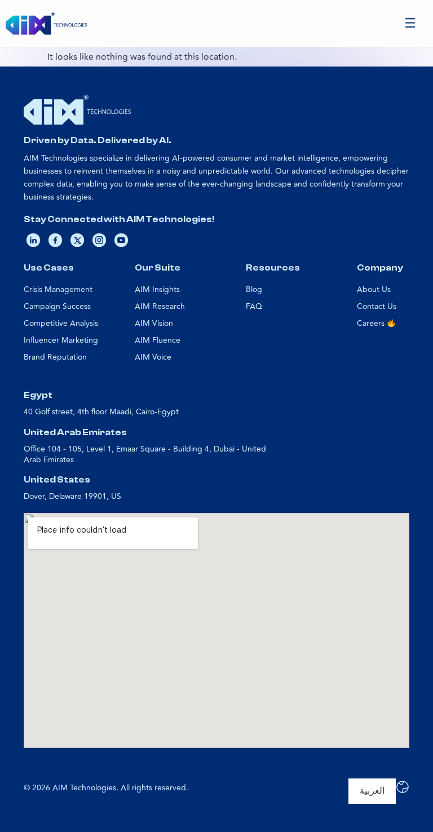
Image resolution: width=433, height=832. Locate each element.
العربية (372, 791)
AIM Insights (157, 289)
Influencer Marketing (61, 340)
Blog (254, 289)
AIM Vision (154, 323)
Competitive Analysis (61, 323)
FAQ (254, 306)
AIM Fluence (157, 340)
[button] (410, 23)
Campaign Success (57, 306)
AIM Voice (153, 357)
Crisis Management (58, 289)
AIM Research (160, 306)
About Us (374, 289)
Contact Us (376, 306)
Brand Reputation (55, 357)
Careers (372, 323)
